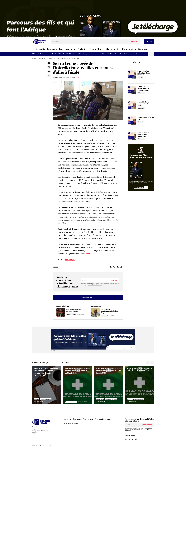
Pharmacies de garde (71, 401)
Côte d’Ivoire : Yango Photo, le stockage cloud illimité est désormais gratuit (130, 54)
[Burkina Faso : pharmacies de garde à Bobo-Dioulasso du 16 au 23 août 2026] (77, 385)
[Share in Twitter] (49, 67)
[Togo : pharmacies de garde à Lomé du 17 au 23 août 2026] (139, 385)
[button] (33, 49)
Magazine (68, 419)
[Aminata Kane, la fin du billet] (132, 120)
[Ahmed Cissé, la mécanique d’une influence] (132, 74)
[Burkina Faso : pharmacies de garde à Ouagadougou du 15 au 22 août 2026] (108, 385)
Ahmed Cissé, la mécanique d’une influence (143, 73)
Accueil (34, 58)
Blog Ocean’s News (42, 58)
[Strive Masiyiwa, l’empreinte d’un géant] (132, 105)
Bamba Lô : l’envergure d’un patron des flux (143, 88)
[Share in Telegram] (49, 71)
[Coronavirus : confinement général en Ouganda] (105, 311)
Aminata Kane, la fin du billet (145, 118)
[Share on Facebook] (49, 63)
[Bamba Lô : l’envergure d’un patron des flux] (132, 90)
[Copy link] (49, 76)
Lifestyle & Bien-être (46, 399)
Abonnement (88, 419)
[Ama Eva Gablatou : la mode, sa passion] (70, 311)
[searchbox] (89, 41)
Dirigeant (140, 77)
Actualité (55, 77)
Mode (74, 314)
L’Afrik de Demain (71, 424)
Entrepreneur (141, 92)
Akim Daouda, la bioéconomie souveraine (143, 134)
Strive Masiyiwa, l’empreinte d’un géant (143, 103)
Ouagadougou (100, 399)
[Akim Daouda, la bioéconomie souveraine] (132, 136)
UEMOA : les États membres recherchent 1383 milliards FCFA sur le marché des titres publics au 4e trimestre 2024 (68, 54)
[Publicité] (93, 18)
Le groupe (77, 419)
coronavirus (91, 254)
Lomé (128, 399)
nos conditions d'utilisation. (95, 285)
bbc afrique (70, 259)
